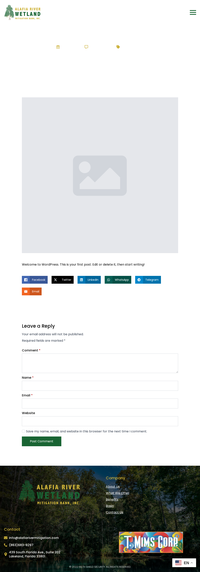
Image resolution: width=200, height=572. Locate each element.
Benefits (112, 499)
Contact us (114, 512)
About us (113, 486)
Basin (110, 506)
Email (27, 395)
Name (28, 377)
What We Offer (117, 493)
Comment (31, 350)
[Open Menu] (193, 12)
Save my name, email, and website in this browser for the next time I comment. (86, 431)
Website (28, 413)
